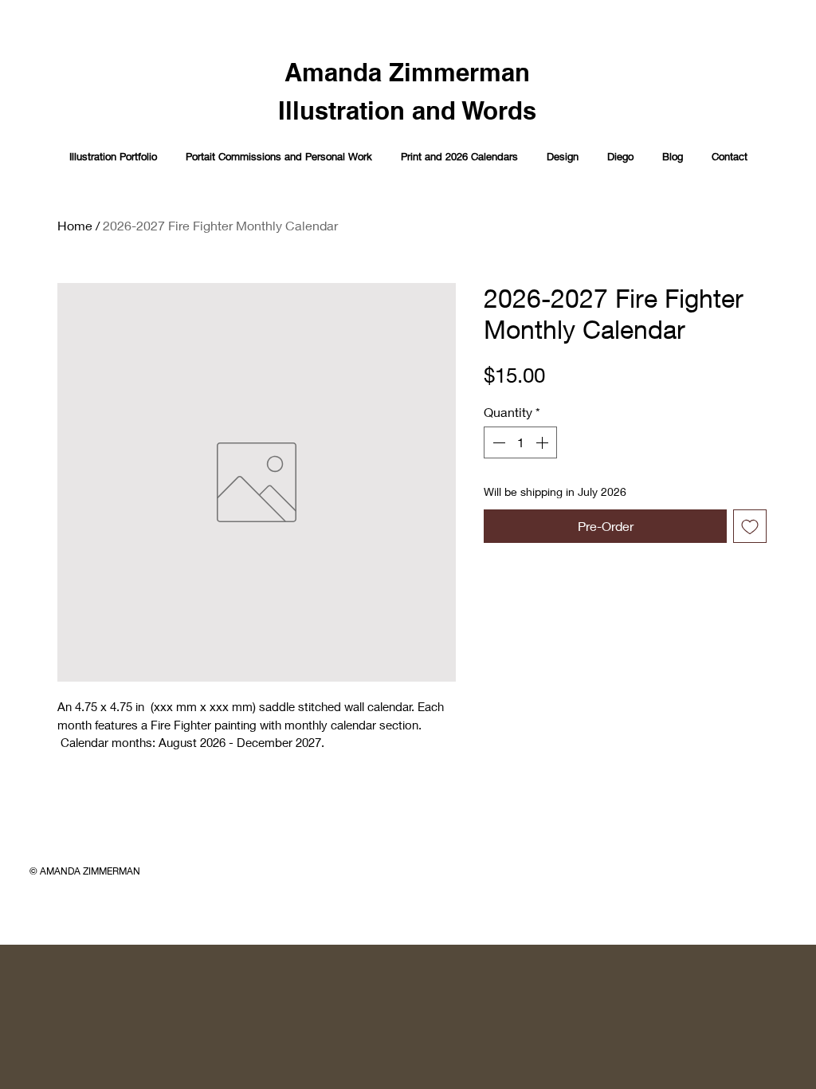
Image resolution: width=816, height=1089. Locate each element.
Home (74, 225)
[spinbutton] (520, 442)
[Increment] (543, 442)
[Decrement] (497, 442)
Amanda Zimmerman (407, 72)
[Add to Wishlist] (750, 526)
